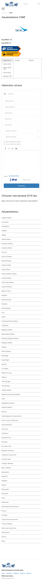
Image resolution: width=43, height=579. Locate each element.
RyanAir (4, 364)
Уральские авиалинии (9, 528)
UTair (3, 399)
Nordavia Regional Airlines (10, 338)
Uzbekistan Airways (8, 403)
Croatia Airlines (6, 278)
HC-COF (31, 60)
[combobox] (21, 131)
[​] (21, 160)
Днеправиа (5, 472)
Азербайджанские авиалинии (12, 416)
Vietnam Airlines (7, 407)
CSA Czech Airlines (8, 282)
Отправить (21, 186)
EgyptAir (4, 295)
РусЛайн (4, 515)
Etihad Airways (6, 299)
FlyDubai (4, 304)
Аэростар (5, 429)
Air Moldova (5, 226)
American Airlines (7, 243)
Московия (5, 493)
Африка (16, 573)
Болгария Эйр (6, 446)
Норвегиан (5, 502)
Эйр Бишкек (6, 532)
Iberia (3, 317)
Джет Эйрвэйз (6, 468)
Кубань (4, 485)
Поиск (38, 3)
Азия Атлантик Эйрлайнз (10, 420)
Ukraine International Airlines (11, 394)
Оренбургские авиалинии (10, 506)
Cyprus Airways (7, 287)
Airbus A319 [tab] (7, 60)
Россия (4, 511)
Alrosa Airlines (6, 239)
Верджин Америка (8, 450)
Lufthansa (5, 325)
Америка (9, 573)
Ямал (3, 541)
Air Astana (5, 222)
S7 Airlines (5, 368)
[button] (5, 148)
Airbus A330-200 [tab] (7, 68)
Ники (3, 498)
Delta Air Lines (6, 291)
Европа (22, 573)
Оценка (6, 176)
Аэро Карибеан (7, 424)
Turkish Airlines (6, 390)
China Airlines (6, 269)
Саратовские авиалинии (10, 519)
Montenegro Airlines (8, 334)
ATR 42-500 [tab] (7, 72)
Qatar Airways (6, 351)
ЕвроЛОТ (5, 476)
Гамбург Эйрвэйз (7, 463)
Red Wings (5, 356)
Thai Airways (6, 386)
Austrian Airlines (7, 248)
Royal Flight (5, 360)
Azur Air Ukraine (7, 256)
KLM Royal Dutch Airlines (10, 321)
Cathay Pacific (6, 265)
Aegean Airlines (6, 218)
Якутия (4, 536)
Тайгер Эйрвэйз (7, 524)
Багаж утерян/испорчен (13, 144)
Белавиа (4, 442)
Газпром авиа (6, 459)
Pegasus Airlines (7, 343)
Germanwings (6, 308)
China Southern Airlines (9, 274)
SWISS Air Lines (7, 373)
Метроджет (5, 489)
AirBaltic (4, 231)
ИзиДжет (4, 480)
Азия (3, 573)
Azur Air (4, 252)
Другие (29, 573)
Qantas (4, 347)
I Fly (3, 312)
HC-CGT (17, 60)
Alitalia (4, 235)
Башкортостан (6, 437)
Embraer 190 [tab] (7, 76)
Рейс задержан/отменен (13, 142)
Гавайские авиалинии (9, 455)
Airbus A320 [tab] (7, 64)
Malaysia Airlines (7, 330)
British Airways (6, 261)
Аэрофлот (5, 433)
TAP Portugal (6, 381)
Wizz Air (4, 412)
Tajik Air (4, 377)
